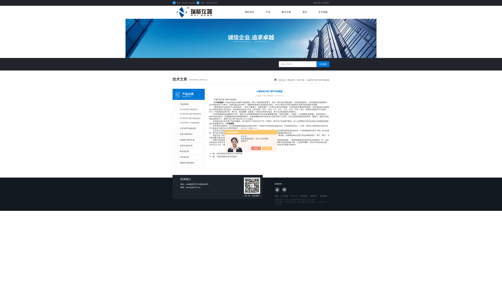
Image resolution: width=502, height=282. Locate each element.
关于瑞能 (323, 12)
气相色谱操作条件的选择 (226, 156)
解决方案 (286, 12)
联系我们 (325, 3)
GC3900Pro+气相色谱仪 (190, 123)
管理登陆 (323, 196)
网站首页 (249, 12)
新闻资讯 (304, 196)
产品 (268, 12)
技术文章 (300, 80)
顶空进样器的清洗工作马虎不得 (229, 153)
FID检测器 (219, 102)
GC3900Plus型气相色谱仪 (190, 114)
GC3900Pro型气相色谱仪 (190, 118)
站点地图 (311, 200)
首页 (276, 196)
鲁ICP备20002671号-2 (307, 202)
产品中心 (294, 196)
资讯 (304, 12)
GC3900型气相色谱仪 (189, 109)
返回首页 (317, 3)
